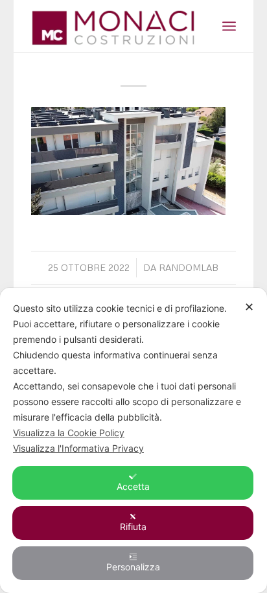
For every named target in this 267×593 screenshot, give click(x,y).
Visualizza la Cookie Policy (68, 432)
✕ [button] (249, 307)
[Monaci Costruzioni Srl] (112, 26)
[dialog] (133, 440)
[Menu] (229, 25)
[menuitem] (229, 25)
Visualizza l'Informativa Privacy (78, 448)
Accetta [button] (133, 486)
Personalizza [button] (133, 566)
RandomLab (188, 267)
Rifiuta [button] (133, 526)
